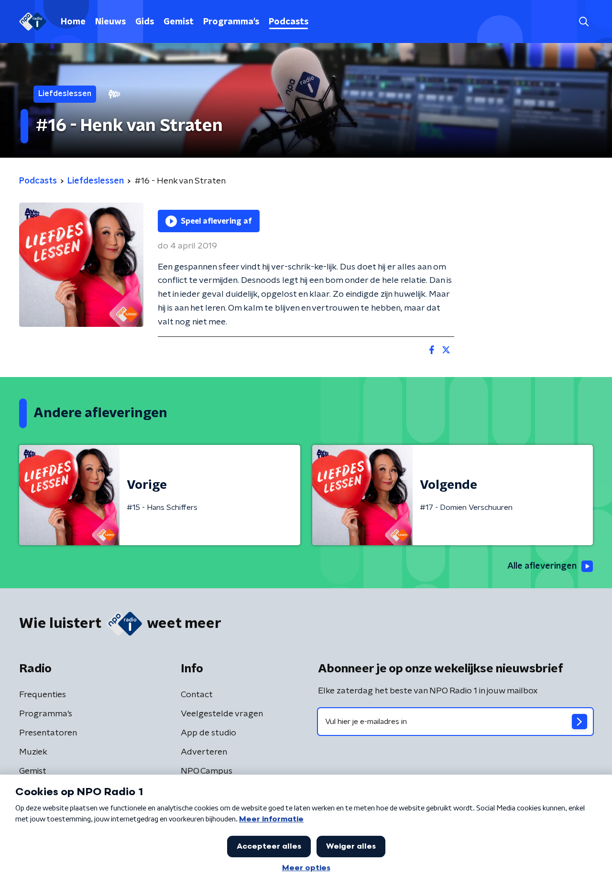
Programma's (231, 22)
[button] (583, 22)
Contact (197, 695)
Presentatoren (48, 733)
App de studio (208, 733)
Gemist (179, 22)
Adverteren (204, 752)
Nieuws (110, 22)
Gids (144, 22)
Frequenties (42, 695)
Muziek (33, 752)
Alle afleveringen (542, 566)
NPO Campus (206, 771)
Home (73, 22)
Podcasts (288, 22)
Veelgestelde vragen (222, 714)
